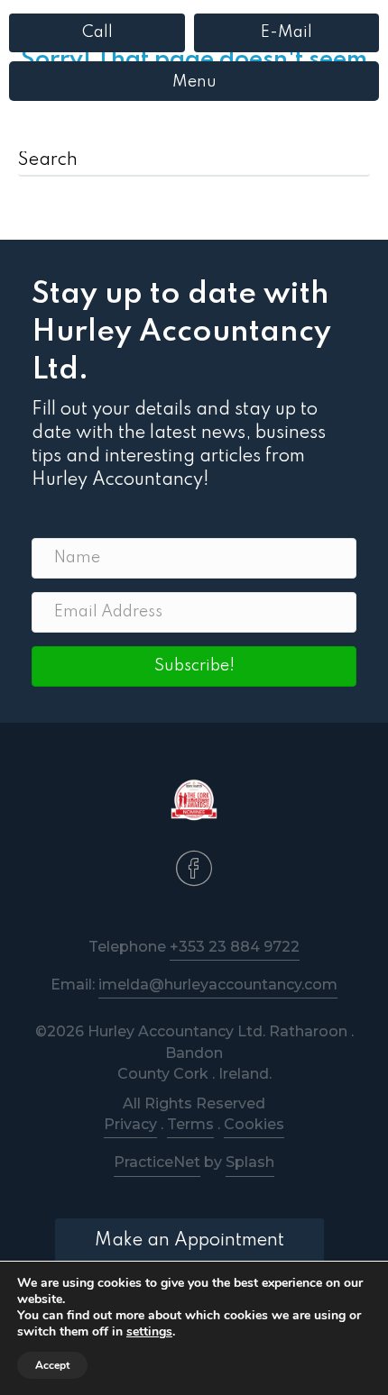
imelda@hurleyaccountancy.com (217, 984)
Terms (190, 1124)
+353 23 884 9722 (235, 946)
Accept (52, 1365)
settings (149, 1332)
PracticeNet (157, 1162)
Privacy (130, 1124)
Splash (250, 1162)
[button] (194, 666)
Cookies (254, 1124)
